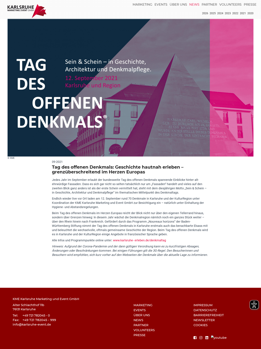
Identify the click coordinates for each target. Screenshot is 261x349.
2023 (228, 13)
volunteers (230, 4)
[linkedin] (206, 337)
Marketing (142, 4)
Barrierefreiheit (208, 315)
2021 (243, 13)
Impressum (203, 305)
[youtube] (219, 337)
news (194, 4)
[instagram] (200, 337)
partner (209, 4)
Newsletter (204, 320)
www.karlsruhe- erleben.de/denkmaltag (139, 240)
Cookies (200, 325)
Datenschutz (205, 310)
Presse (250, 4)
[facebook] (195, 337)
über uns (178, 4)
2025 (213, 13)
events (161, 4)
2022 (235, 13)
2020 (250, 13)
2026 (205, 13)
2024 (220, 13)
